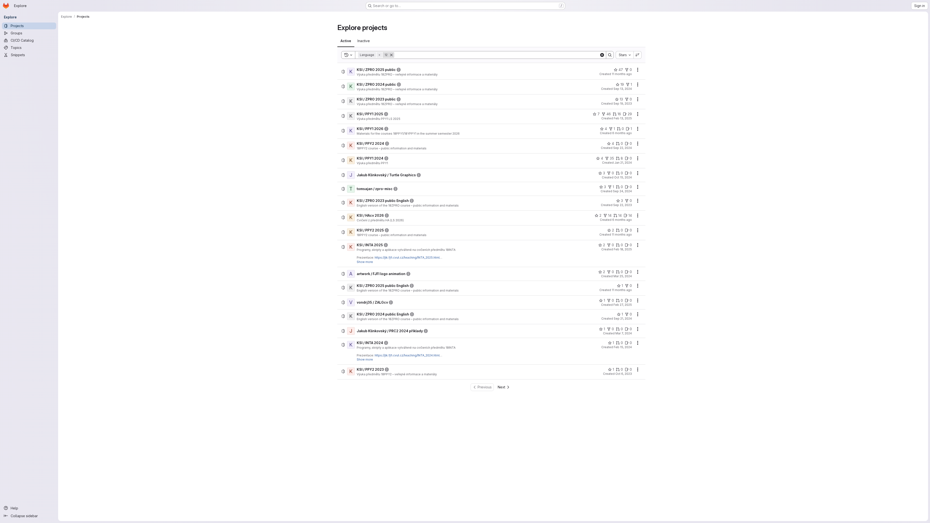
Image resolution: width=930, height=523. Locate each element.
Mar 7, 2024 (623, 333)
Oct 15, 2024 (623, 177)
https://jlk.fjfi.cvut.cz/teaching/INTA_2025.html (407, 257)
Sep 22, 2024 (622, 148)
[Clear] (602, 55)
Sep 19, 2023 (622, 103)
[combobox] (625, 55)
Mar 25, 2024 (622, 276)
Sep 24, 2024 (622, 191)
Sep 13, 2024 (622, 89)
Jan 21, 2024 (623, 162)
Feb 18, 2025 (623, 249)
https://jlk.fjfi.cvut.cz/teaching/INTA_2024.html (407, 355)
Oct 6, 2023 (623, 374)
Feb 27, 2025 (622, 305)
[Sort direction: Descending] (638, 55)
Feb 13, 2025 (623, 118)
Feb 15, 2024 (623, 347)
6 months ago (622, 133)
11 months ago (622, 74)
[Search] (610, 55)
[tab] (345, 41)
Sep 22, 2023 (622, 205)
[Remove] (391, 55)
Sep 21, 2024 (623, 318)
